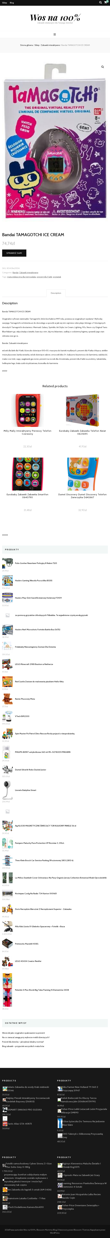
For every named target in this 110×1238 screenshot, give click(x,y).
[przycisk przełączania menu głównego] (55, 34)
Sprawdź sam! (14, 253)
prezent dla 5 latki (44, 277)
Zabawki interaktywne (28, 272)
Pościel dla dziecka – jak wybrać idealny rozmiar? (23, 1042)
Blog (12, 2)
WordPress (55, 1233)
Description (56, 293)
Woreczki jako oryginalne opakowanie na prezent (23, 1033)
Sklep (4, 2)
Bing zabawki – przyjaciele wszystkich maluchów (23, 1046)
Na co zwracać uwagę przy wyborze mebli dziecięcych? (26, 1037)
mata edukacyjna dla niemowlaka (21, 277)
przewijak (57, 277)
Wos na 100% (55, 17)
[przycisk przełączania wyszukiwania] (100, 2)
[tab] (56, 293)
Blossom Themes (82, 1230)
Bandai (15, 272)
